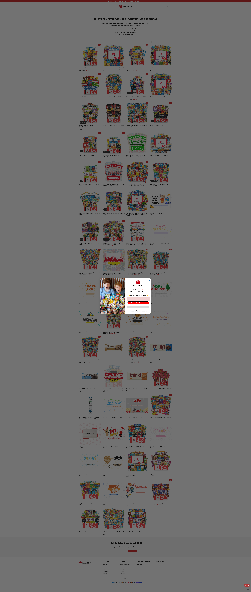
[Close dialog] (149, 280)
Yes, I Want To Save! (138, 303)
